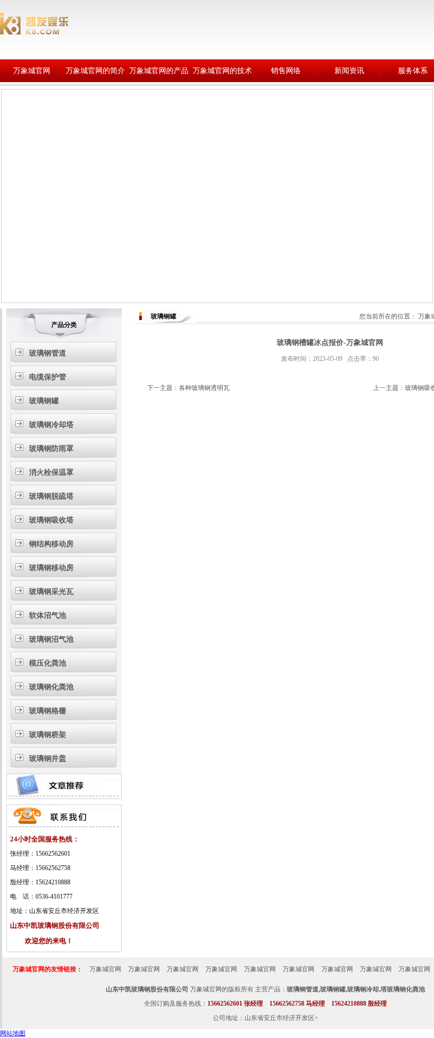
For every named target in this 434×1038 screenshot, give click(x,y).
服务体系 (413, 71)
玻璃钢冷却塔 (51, 425)
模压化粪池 (47, 663)
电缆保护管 (47, 377)
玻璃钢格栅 (47, 711)
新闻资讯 (349, 71)
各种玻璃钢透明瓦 (204, 388)
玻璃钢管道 (47, 353)
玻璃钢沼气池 (51, 639)
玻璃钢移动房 (51, 568)
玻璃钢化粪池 (51, 687)
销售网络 (286, 71)
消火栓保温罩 (51, 472)
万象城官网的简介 (95, 71)
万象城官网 (31, 71)
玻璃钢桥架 (47, 735)
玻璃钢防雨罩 (51, 449)
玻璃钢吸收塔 (51, 520)
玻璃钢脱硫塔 (51, 496)
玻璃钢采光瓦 (51, 592)
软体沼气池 (47, 615)
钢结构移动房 (51, 544)
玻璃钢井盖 (47, 758)
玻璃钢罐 (44, 401)
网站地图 (12, 1033)
